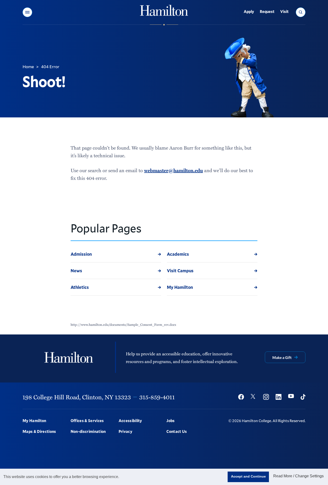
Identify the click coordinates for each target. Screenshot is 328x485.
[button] (27, 12)
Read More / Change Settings (298, 476)
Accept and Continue (248, 476)
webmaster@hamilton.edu (173, 170)
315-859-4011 (157, 396)
